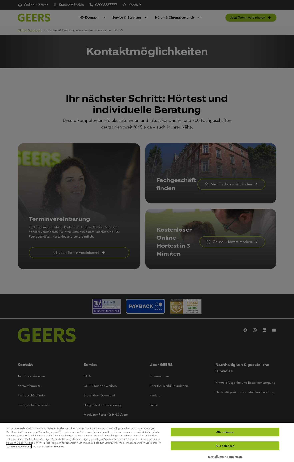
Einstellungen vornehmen (225, 456)
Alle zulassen (225, 432)
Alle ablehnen (225, 446)
